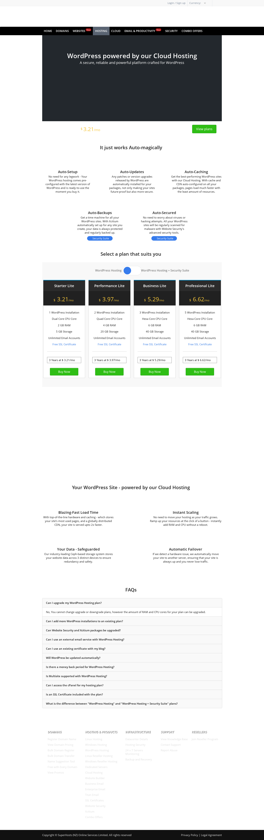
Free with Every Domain (62, 767)
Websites (82, 31)
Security (171, 31)
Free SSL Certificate (64, 344)
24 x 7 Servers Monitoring (134, 752)
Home (48, 31)
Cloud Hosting (94, 772)
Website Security (95, 806)
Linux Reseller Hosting (99, 756)
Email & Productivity (142, 31)
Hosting (101, 31)
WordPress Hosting (97, 750)
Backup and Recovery (138, 759)
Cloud (116, 31)
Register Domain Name (62, 739)
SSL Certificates (94, 800)
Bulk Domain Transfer (61, 756)
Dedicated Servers (96, 767)
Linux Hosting (93, 739)
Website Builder (95, 778)
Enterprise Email (95, 789)
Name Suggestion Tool (61, 761)
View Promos (56, 772)
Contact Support (171, 744)
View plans (204, 129)
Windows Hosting (96, 744)
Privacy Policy (189, 835)
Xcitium (89, 811)
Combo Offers (192, 31)
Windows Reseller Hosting (101, 761)
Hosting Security (135, 744)
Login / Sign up (177, 3)
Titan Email (92, 795)
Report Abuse (169, 750)
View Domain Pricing (60, 744)
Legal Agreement (211, 835)
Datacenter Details (136, 739)
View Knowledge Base (174, 739)
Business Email (94, 783)
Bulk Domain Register (61, 750)
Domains (62, 31)
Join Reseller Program (205, 739)
